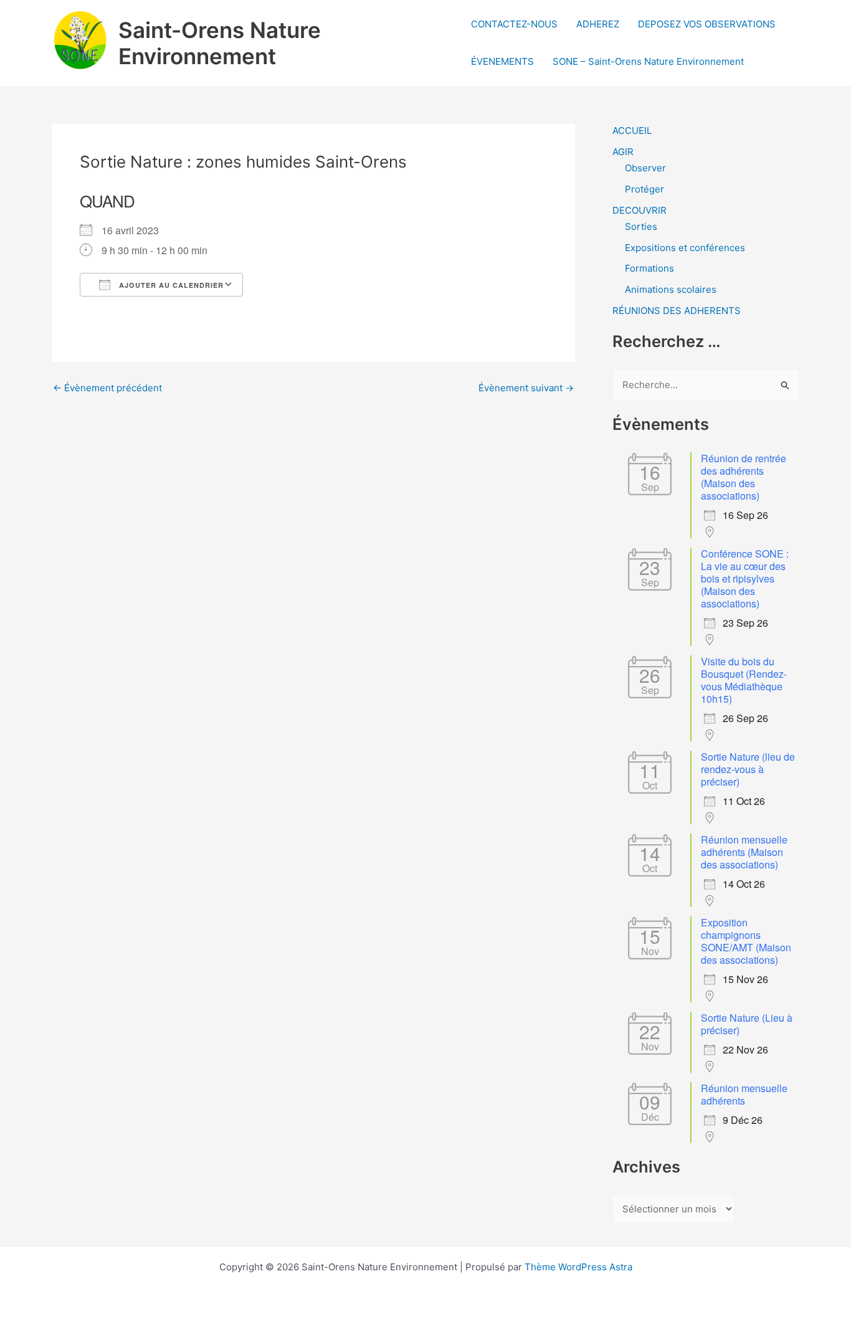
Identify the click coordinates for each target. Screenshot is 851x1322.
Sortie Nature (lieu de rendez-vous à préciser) (748, 769)
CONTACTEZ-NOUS (514, 24)
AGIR (623, 152)
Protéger (644, 189)
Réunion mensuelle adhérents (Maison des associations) (744, 852)
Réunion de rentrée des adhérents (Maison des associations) (743, 477)
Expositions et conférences (685, 248)
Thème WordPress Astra (578, 1267)
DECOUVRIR (639, 210)
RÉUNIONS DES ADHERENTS (676, 310)
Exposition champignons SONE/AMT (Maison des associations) (746, 941)
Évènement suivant (526, 387)
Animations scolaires (670, 289)
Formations (649, 268)
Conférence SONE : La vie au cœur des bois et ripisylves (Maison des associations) (745, 578)
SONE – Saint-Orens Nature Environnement (648, 61)
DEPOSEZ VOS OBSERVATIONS (707, 24)
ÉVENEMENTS (502, 61)
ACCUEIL (632, 130)
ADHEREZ (597, 24)
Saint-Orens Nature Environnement (219, 43)
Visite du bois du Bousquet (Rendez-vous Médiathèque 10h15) (744, 680)
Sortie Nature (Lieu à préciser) (746, 1024)
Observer (645, 168)
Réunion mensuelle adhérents (744, 1094)
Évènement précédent (107, 387)
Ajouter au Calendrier (170, 285)
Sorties (641, 226)
